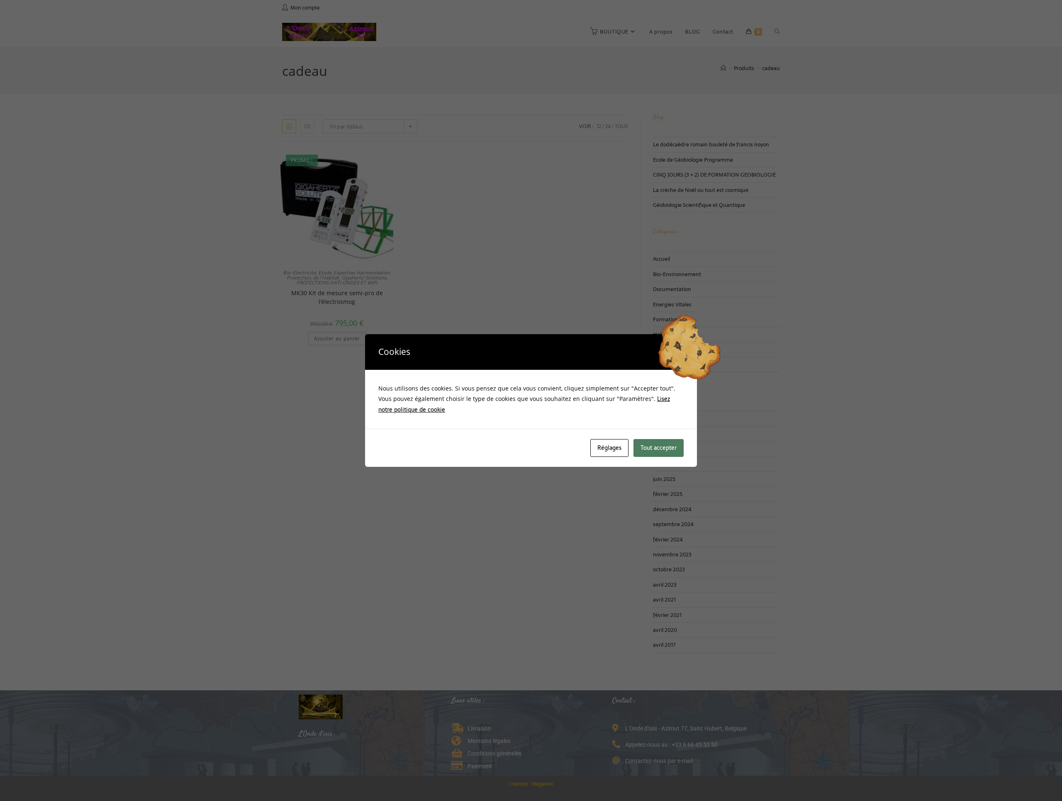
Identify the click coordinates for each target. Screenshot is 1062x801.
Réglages (609, 447)
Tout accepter (659, 447)
